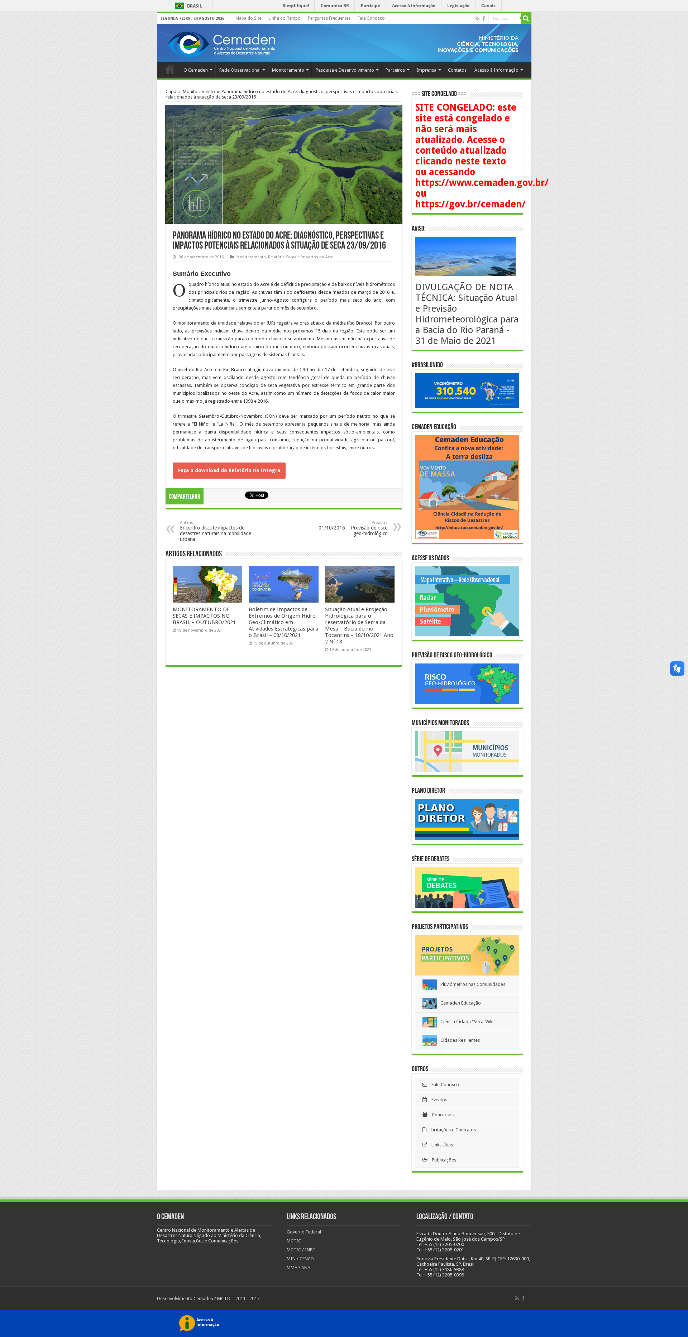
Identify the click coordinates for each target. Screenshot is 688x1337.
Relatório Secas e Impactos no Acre (300, 257)
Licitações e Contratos (451, 1129)
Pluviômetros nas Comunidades (471, 984)
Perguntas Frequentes (329, 18)
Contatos (457, 70)
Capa (171, 91)
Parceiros (395, 70)
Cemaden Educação (459, 1003)
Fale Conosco (371, 18)
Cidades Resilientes (458, 1040)
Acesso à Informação (496, 70)
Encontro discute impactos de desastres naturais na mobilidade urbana (215, 531)
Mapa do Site (248, 18)
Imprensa (426, 70)
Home (170, 69)
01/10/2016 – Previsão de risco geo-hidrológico (353, 528)
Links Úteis (440, 1144)
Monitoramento (288, 70)
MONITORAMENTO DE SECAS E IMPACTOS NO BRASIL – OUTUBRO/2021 (204, 616)
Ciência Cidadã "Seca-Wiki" (466, 1021)
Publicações (441, 1160)
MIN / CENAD (300, 1258)
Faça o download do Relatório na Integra (229, 470)
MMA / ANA (298, 1267)
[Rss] (477, 18)
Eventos (437, 1099)
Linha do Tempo (284, 18)
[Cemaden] (221, 43)
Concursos (440, 1114)
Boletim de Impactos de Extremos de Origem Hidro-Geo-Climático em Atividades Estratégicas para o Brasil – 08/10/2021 (283, 622)
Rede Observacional (240, 70)
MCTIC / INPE (301, 1249)
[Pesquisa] (526, 18)
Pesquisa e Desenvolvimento (345, 70)
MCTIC (294, 1240)
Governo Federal (304, 1232)
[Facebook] (484, 18)
